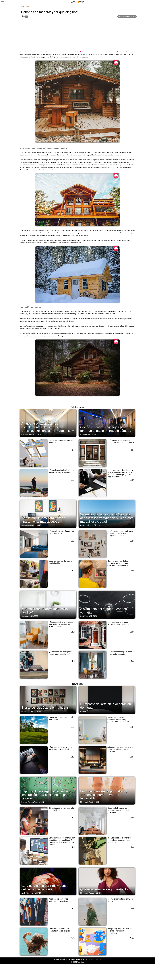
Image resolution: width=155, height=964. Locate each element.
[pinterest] (116, 62)
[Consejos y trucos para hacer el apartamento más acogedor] (48, 513)
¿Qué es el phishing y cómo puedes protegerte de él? (60, 748)
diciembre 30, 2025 (33, 434)
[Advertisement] (77, 34)
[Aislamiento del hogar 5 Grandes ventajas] (107, 604)
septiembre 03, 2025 (92, 434)
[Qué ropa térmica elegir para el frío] (107, 881)
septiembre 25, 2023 (92, 525)
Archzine (86, 959)
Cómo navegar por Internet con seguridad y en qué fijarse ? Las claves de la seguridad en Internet (62, 841)
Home (22, 6)
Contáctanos (65, 959)
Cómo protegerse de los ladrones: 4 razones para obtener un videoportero (117, 563)
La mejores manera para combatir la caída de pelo (59, 930)
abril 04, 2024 (95, 802)
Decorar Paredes (27, 802)
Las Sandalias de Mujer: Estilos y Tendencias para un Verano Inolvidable (103, 794)
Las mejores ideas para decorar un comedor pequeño (120, 653)
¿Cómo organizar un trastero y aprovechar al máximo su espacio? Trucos (61, 624)
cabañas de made (79, 52)
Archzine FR (96, 959)
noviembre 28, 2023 (33, 525)
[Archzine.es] (77, 2)
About (56, 959)
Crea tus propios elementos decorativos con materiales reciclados (119, 840)
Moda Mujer (84, 802)
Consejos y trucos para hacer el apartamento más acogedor (43, 519)
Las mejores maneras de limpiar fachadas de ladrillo (118, 623)
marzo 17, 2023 (91, 616)
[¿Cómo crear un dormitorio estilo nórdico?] (48, 604)
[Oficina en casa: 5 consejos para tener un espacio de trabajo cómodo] (107, 422)
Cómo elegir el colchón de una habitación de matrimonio (61, 471)
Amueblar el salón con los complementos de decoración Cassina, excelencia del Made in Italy (47, 427)
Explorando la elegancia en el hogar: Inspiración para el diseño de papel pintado (47, 794)
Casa (27, 6)
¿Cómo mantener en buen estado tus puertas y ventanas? (120, 441)
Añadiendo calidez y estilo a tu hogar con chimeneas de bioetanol (120, 749)
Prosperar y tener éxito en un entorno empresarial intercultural (119, 931)
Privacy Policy (76, 959)
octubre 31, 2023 (96, 893)
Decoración (25, 711)
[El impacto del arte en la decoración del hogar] (107, 699)
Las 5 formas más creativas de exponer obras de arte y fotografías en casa (120, 533)
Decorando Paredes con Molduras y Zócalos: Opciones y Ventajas (120, 810)
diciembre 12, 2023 (34, 893)
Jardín (23, 893)
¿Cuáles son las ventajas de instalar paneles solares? (60, 653)
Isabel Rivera (122, 16)
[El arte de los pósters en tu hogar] (48, 699)
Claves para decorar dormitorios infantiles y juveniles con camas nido (118, 719)
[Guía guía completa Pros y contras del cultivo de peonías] (48, 881)
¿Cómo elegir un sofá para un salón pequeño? (61, 532)
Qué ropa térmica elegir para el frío (105, 889)
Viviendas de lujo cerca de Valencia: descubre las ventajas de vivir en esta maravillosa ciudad (106, 518)
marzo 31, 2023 (32, 616)
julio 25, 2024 (36, 711)
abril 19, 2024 (40, 802)
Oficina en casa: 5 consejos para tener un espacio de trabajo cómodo (105, 428)
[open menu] (2, 2)
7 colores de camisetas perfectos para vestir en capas (61, 900)
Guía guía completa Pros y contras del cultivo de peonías (45, 887)
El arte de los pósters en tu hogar (44, 707)
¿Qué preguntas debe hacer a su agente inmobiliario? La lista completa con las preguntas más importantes (120, 473)
